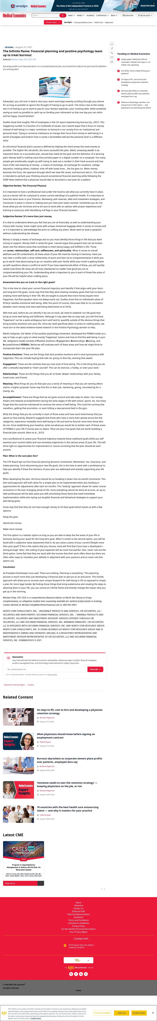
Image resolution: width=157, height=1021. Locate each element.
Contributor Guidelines (78, 923)
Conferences (101, 15)
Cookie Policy (36, 1018)
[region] (78, 1013)
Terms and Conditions (78, 920)
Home (78, 990)
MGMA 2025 (98, 22)
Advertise (78, 905)
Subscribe (94, 669)
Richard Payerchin (47, 718)
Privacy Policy (78, 926)
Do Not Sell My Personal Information (78, 929)
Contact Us (78, 908)
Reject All (121, 1013)
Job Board (78, 917)
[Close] (153, 1013)
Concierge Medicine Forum (83, 22)
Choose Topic (51, 22)
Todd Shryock (45, 742)
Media (79, 15)
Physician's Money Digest (14, 685)
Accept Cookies (139, 1013)
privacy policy (52, 675)
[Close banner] (154, 3)
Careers (31, 685)
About (78, 902)
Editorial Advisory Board (78, 914)
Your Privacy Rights (78, 932)
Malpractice (109, 22)
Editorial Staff (78, 911)
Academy (90, 15)
